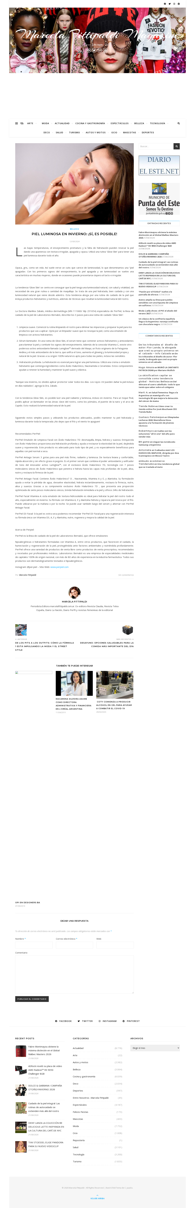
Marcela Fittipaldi (27, 574)
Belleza (139, 123)
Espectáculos (120, 123)
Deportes (148, 132)
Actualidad (62, 123)
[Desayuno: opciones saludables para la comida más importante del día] (128, 630)
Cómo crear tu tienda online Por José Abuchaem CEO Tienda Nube (158, 409)
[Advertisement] (97, 96)
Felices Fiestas (80, 1111)
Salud (59, 132)
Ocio (114, 132)
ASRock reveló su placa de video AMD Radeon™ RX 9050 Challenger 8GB (157, 244)
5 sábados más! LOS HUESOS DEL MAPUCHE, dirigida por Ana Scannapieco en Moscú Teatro (159, 453)
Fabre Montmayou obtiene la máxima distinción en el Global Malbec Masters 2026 (158, 235)
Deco (47, 132)
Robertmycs (146, 431)
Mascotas (129, 132)
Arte (30, 123)
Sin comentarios (126, 574)
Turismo (74, 132)
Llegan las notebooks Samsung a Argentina (157, 443)
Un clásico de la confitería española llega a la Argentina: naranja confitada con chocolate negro (158, 321)
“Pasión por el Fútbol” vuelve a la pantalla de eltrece (155, 293)
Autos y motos (96, 132)
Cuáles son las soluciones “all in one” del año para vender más (157, 434)
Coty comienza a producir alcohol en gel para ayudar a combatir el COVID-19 (114, 705)
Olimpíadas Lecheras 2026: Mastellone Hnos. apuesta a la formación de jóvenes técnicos (159, 421)
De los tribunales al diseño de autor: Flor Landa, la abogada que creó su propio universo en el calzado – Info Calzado (159, 349)
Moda (45, 123)
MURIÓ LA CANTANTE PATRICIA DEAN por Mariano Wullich (159, 369)
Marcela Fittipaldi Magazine (97, 34)
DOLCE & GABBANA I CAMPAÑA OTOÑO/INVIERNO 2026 (154, 255)
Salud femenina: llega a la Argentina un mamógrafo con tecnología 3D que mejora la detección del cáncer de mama (158, 396)
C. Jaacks (129, 1187)
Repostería (79, 1140)
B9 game (144, 441)
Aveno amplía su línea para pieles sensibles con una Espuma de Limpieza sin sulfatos (158, 302)
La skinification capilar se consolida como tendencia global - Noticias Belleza (156, 378)
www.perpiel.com (59, 566)
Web (98, 938)
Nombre (20, 938)
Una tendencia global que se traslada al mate (159, 465)
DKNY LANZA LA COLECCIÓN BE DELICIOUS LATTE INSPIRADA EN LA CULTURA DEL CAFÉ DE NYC (159, 275)
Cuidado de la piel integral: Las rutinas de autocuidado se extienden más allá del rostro (158, 265)
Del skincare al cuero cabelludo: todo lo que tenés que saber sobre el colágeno (159, 384)
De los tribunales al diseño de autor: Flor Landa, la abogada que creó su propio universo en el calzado (158, 357)
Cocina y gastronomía (90, 123)
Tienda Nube (147, 406)
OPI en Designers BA (27, 902)
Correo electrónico (66, 938)
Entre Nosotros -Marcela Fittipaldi (90, 1097)
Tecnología (157, 123)
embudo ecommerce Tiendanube (152, 462)
